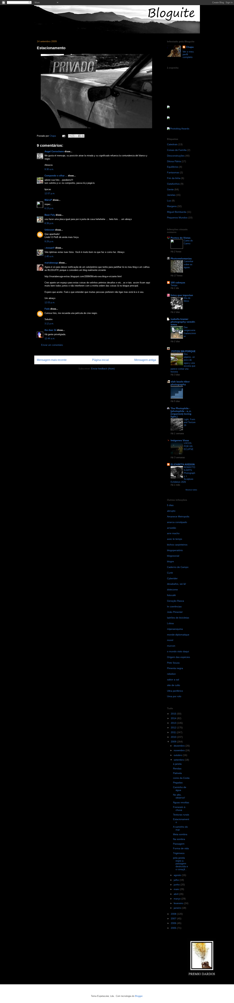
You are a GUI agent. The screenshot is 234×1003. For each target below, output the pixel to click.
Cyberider (172, 578)
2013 (174, 723)
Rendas (177, 768)
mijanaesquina (175, 629)
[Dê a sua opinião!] (73, 136)
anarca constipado (177, 522)
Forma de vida (181, 848)
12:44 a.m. (50, 338)
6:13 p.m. (49, 208)
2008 (174, 913)
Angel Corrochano (54, 151)
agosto (178, 875)
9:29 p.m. (49, 241)
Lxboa (170, 623)
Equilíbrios (172, 166)
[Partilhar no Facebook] (79, 136)
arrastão (171, 527)
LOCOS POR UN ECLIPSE (188, 446)
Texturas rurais (181, 814)
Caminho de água (179, 788)
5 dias (170, 505)
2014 (174, 718)
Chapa (190, 47)
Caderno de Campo (177, 567)
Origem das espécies (178, 657)
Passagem (178, 843)
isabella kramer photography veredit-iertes (183, 322)
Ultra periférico (175, 690)
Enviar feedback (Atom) (103, 368)
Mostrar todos (191, 490)
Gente (170, 189)
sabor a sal (173, 679)
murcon (171, 645)
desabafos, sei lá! (176, 583)
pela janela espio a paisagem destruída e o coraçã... (180, 863)
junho (177, 884)
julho (177, 880)
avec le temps (174, 539)
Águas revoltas (181, 802)
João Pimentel (174, 612)
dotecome (172, 589)
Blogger (138, 996)
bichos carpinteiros (177, 544)
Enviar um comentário (52, 345)
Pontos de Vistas (180, 237)
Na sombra (179, 839)
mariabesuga (51, 262)
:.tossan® (50, 248)
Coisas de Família (177, 150)
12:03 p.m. (50, 302)
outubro (178, 755)
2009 (174, 741)
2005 (174, 928)
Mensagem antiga (145, 359)
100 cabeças (178, 282)
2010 (174, 737)
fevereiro (179, 903)
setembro (179, 759)
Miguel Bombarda (176, 212)
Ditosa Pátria (174, 161)
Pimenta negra (175, 668)
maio (177, 889)
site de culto (173, 685)
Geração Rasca (175, 600)
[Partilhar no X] (76, 136)
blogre (170, 561)
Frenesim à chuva (179, 808)
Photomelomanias (181, 258)
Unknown (49, 230)
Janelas (171, 195)
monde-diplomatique (178, 634)
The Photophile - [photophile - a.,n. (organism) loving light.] (181, 412)
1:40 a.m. (49, 256)
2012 (174, 727)
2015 (174, 713)
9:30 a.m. (49, 169)
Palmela (177, 773)
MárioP (48, 200)
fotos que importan (182, 295)
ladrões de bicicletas (178, 617)
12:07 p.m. (50, 193)
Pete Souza (173, 662)
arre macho (173, 533)
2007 (174, 918)
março (177, 898)
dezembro (179, 745)
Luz (169, 200)
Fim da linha (173, 178)
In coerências (174, 606)
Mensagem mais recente (52, 359)
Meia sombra (180, 834)
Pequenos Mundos (177, 217)
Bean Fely (50, 215)
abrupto (171, 510)
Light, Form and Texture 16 (189, 422)
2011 (174, 732)
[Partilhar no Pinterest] (82, 136)
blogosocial (173, 555)
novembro (179, 750)
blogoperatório (175, 550)
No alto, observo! (179, 796)
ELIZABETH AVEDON (183, 464)
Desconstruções (175, 155)
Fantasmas (173, 172)
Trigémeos (178, 853)
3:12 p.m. (49, 323)
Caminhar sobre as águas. (188, 264)
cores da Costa (181, 778)
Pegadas (178, 782)
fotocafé (171, 595)
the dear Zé (50, 330)
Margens (172, 206)
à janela (177, 763)
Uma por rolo (174, 696)
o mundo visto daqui (178, 651)
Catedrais (172, 144)
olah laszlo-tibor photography (180, 383)
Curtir (170, 572)
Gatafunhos (173, 183)
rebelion (171, 673)
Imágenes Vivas (180, 440)
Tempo (174, 285)
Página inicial (100, 359)
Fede (47, 309)
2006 (174, 923)
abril (176, 894)
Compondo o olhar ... (56, 175)
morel (170, 640)
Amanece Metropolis (178, 516)
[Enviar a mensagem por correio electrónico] (63, 136)
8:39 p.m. (49, 223)
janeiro (178, 907)
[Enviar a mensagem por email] (69, 136)
